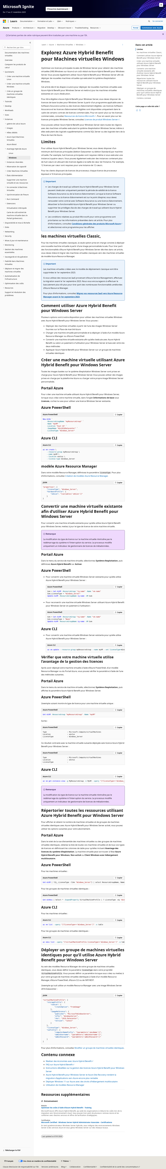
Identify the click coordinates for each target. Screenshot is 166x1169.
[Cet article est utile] (136, 110)
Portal (135, 28)
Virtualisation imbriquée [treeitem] (17, 208)
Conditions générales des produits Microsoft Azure (96, 223)
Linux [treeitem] (11, 153)
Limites (140, 49)
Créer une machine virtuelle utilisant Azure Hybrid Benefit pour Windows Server (149, 63)
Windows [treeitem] (13, 158)
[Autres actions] (123, 45)
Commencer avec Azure (152, 28)
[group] (85, 649)
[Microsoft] (4, 21)
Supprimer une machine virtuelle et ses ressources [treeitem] (17, 181)
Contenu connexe (144, 98)
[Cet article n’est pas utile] (139, 110)
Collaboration (75, 1167)
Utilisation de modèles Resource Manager (65, 1085)
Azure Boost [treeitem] (12, 144)
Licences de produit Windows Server (101, 119)
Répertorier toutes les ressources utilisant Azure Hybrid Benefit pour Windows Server (149, 81)
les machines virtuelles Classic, (149, 52)
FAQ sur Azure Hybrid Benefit (59, 1064)
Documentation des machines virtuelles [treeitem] (17, 54)
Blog (63, 1167)
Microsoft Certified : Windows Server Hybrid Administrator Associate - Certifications (76, 1122)
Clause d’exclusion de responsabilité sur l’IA (21, 1167)
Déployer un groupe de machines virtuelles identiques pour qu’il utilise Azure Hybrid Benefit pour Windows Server (149, 91)
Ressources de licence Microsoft (79, 116)
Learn (44, 44)
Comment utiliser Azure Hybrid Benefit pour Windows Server (149, 56)
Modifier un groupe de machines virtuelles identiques (99, 1048)
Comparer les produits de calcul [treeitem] (15, 66)
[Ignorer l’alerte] (161, 5)
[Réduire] (30, 43)
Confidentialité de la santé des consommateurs (119, 1167)
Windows (79, 44)
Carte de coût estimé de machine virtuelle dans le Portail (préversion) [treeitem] (17, 215)
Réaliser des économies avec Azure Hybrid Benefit (69, 1061)
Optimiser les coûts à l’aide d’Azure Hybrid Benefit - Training (66, 1108)
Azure (51, 44)
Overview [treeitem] (8, 60)
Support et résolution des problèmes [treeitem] (15, 293)
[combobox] (16, 47)
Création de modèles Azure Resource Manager (86, 476)
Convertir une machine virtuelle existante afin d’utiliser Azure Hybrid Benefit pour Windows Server (149, 71)
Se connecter (158, 21)
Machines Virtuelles (65, 44)
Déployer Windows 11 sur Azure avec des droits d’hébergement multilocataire (82, 1081)
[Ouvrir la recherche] (149, 21)
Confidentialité (89, 1167)
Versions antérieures (49, 1167)
